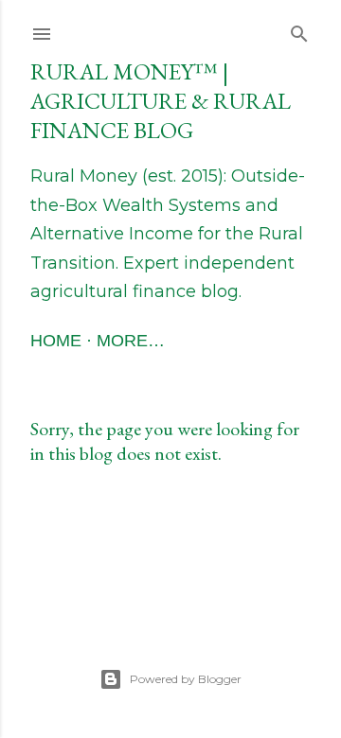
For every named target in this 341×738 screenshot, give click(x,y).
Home (55, 340)
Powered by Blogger (186, 679)
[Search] (299, 29)
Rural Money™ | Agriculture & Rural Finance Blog (160, 101)
